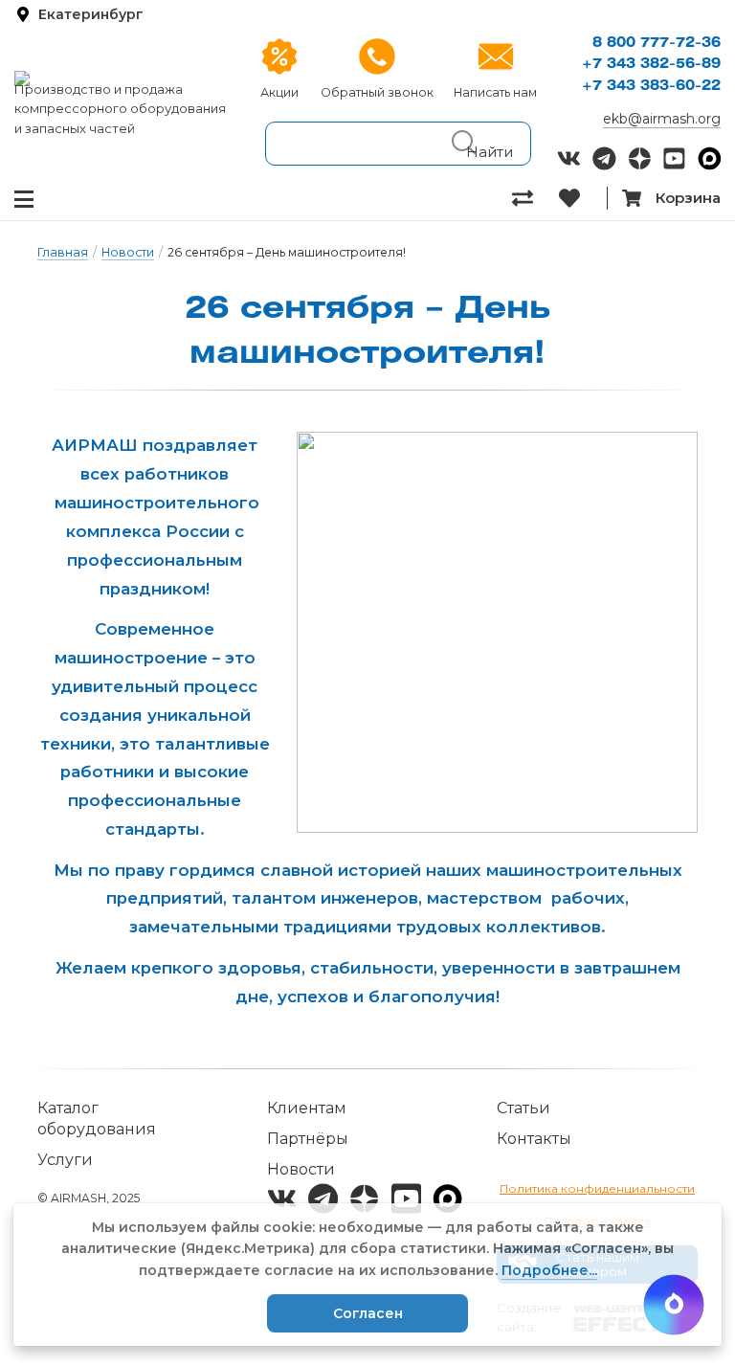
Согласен (368, 1313)
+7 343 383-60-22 (651, 86)
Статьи (523, 1108)
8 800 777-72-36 (656, 43)
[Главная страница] (122, 78)
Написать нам (495, 92)
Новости (127, 252)
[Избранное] (582, 198)
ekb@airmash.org (662, 118)
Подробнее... (549, 1270)
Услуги (65, 1160)
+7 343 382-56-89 (651, 64)
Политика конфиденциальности (597, 1188)
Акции (279, 92)
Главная (62, 252)
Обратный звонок (377, 92)
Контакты (534, 1139)
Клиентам (306, 1108)
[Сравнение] (535, 198)
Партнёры (307, 1139)
